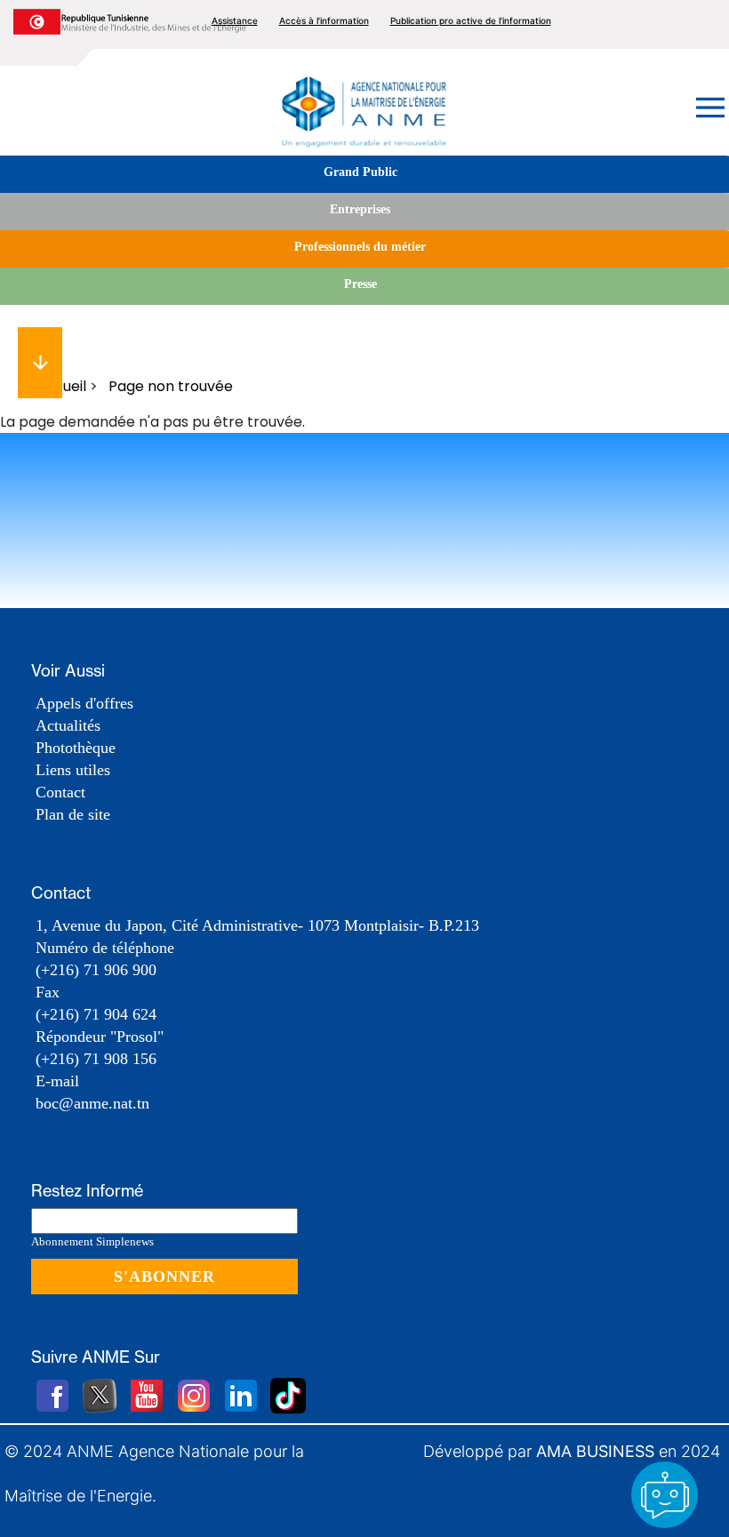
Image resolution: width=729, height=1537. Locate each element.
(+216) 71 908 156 (96, 1059)
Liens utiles (73, 770)
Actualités (68, 725)
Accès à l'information (324, 20)
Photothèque (76, 747)
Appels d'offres (84, 703)
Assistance (235, 20)
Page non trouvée (170, 386)
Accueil (61, 386)
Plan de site (73, 814)
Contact (60, 792)
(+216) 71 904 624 (96, 1014)
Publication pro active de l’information (470, 20)
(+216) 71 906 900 (96, 970)
